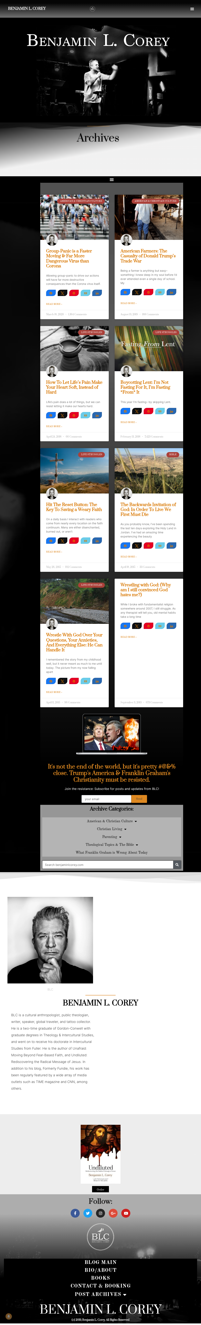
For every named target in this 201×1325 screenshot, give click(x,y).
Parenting (109, 837)
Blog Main (100, 1262)
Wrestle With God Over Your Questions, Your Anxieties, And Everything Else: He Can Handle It (74, 642)
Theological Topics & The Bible (110, 845)
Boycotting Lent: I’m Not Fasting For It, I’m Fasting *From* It (145, 387)
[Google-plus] (113, 1213)
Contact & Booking (100, 1286)
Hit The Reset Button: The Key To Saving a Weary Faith (74, 507)
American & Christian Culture (110, 821)
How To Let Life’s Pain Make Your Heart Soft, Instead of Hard (74, 387)
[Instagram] (100, 1213)
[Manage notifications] (8, 1316)
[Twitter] (87, 1213)
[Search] (177, 865)
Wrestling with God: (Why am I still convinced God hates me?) (146, 590)
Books (100, 1278)
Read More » (54, 304)
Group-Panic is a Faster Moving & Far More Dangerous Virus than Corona (69, 258)
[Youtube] (125, 1213)
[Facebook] (75, 1213)
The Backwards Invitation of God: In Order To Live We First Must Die (148, 509)
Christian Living (109, 829)
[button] (192, 9)
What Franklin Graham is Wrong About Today (112, 852)
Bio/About (100, 1270)
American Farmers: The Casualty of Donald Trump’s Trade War (148, 256)
